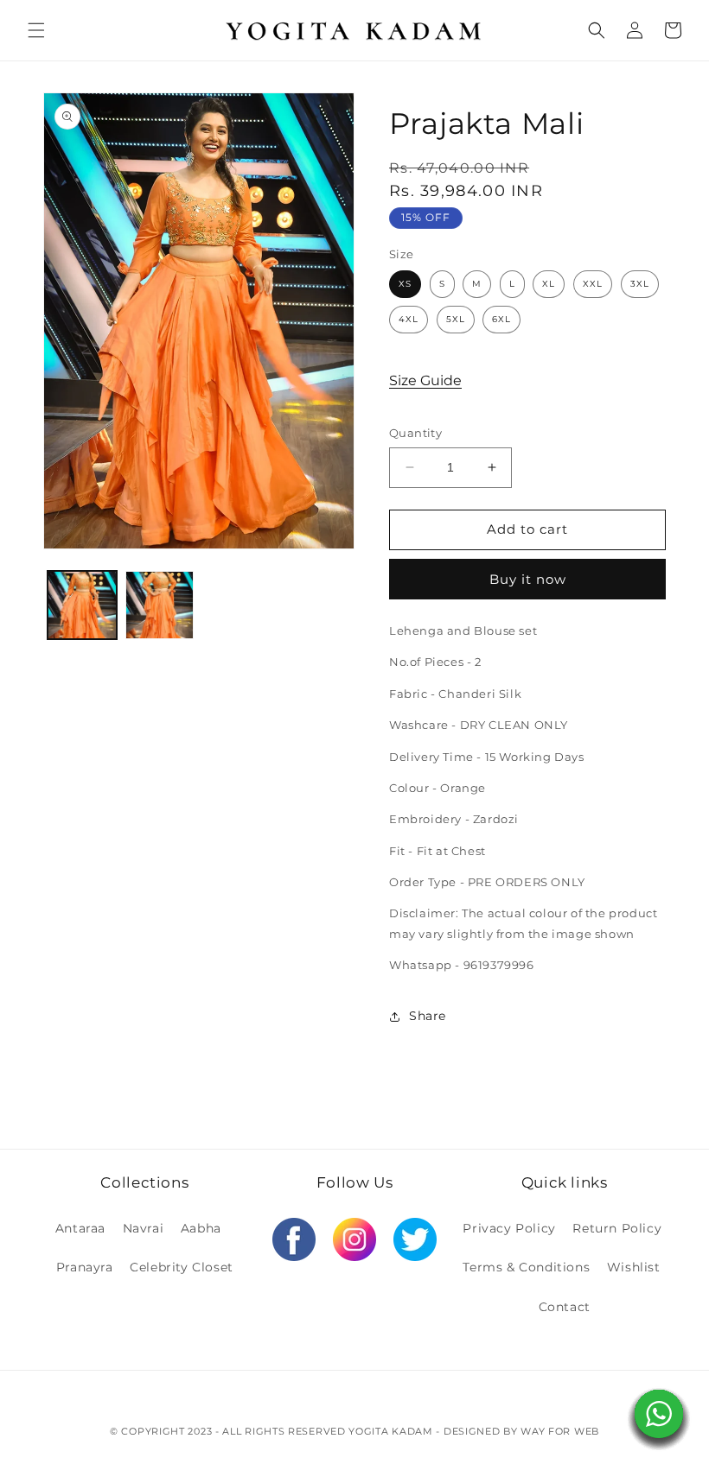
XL (548, 283)
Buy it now (527, 579)
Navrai (143, 1228)
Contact (565, 1307)
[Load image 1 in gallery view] (82, 605)
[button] (36, 30)
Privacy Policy (509, 1228)
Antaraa (80, 1228)
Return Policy (616, 1228)
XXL (593, 283)
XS (405, 283)
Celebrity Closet (181, 1267)
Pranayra (84, 1267)
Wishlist (634, 1267)
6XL (501, 319)
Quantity (415, 433)
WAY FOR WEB (560, 1431)
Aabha (201, 1228)
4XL (408, 319)
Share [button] (427, 1016)
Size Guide (425, 380)
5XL (455, 319)
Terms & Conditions (526, 1267)
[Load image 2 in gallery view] (160, 605)
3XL (639, 283)
